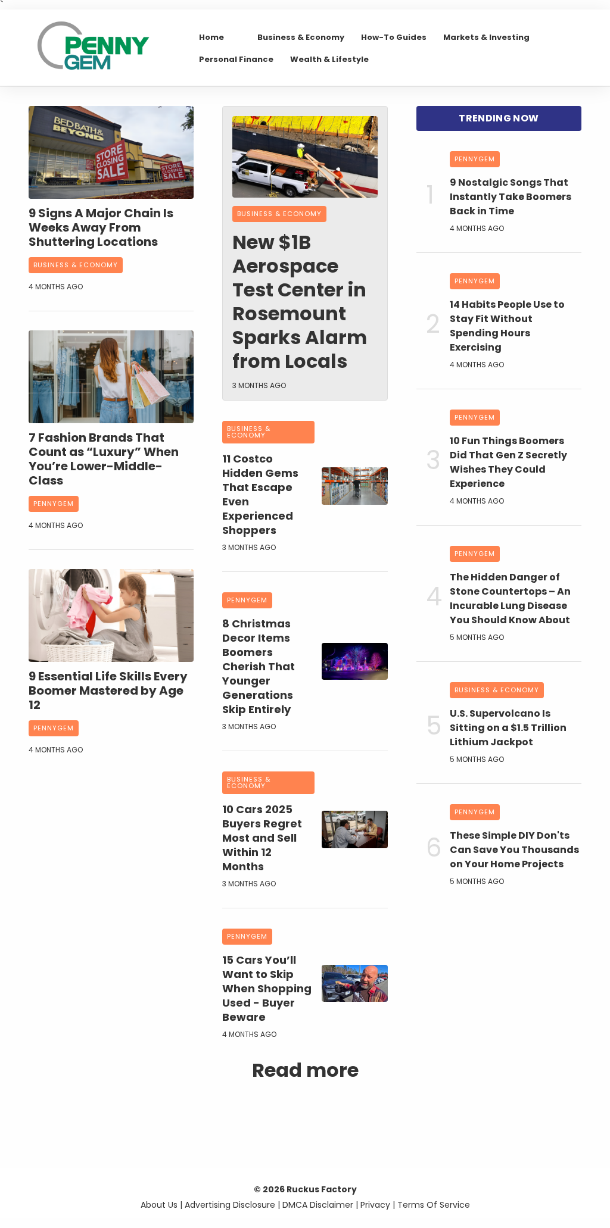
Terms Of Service (433, 1205)
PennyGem (53, 503)
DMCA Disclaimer (317, 1205)
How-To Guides (394, 37)
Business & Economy (300, 37)
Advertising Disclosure (230, 1205)
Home (211, 37)
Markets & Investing (486, 37)
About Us (159, 1205)
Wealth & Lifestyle (329, 59)
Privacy (375, 1205)
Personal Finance (236, 59)
